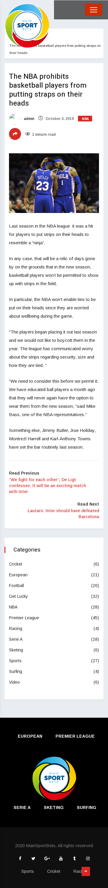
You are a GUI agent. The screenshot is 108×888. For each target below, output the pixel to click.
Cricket (15, 564)
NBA (85, 118)
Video (14, 682)
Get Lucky (18, 596)
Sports (15, 660)
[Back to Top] (86, 871)
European (18, 574)
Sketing (16, 650)
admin (28, 119)
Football (16, 585)
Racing (15, 628)
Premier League (24, 617)
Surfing (15, 671)
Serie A (15, 639)
